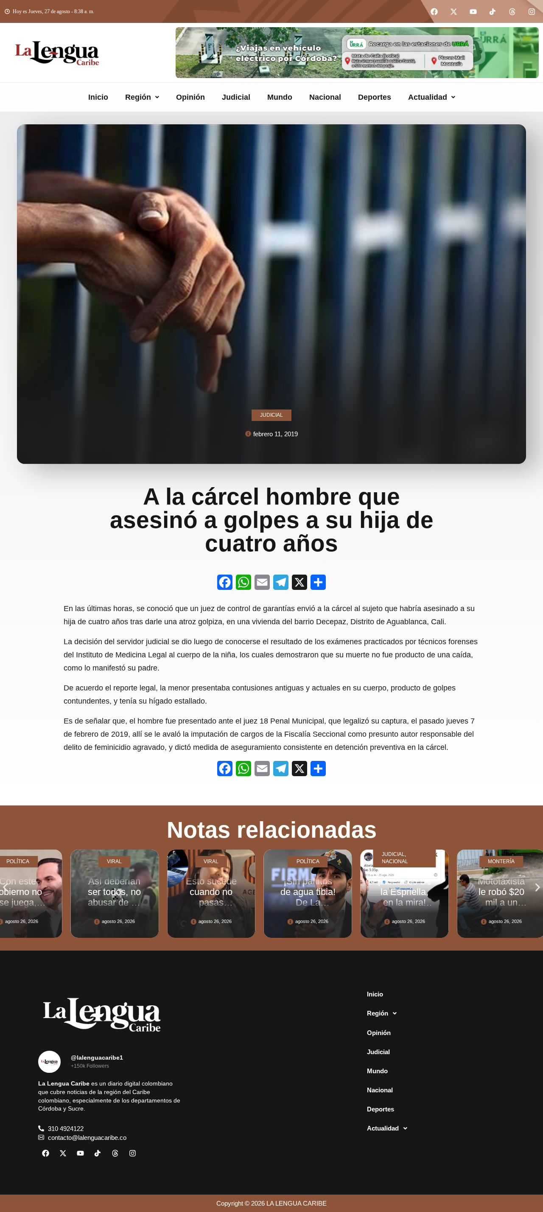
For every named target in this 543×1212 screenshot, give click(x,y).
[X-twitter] (453, 11)
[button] (142, 97)
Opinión (190, 97)
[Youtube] (473, 11)
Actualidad (427, 97)
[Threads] (512, 11)
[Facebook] (434, 11)
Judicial (236, 97)
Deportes (374, 97)
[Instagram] (531, 11)
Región (138, 97)
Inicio (98, 97)
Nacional (325, 97)
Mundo (279, 97)
